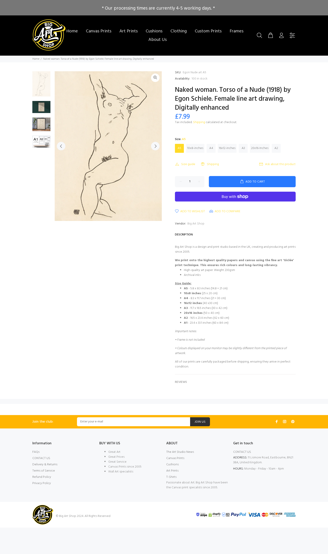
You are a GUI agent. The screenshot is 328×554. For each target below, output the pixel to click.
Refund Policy (41, 477)
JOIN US (200, 421)
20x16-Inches (259, 148)
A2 (276, 148)
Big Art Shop (195, 223)
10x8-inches (195, 148)
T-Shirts (171, 477)
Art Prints (172, 470)
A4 (211, 148)
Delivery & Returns (44, 464)
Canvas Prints (175, 458)
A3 (243, 148)
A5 (179, 148)
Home (35, 59)
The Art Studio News (180, 452)
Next (155, 146)
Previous (61, 146)
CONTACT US (41, 458)
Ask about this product (280, 164)
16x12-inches (227, 148)
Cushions (172, 464)
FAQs (35, 452)
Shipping (199, 122)
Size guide (188, 164)
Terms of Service (43, 470)
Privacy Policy (41, 483)
